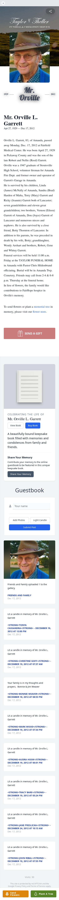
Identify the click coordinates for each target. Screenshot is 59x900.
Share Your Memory (20, 474)
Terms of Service (38, 886)
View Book (15, 425)
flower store (39, 311)
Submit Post (29, 527)
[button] (29, 559)
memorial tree (42, 306)
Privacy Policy (21, 886)
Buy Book (33, 425)
